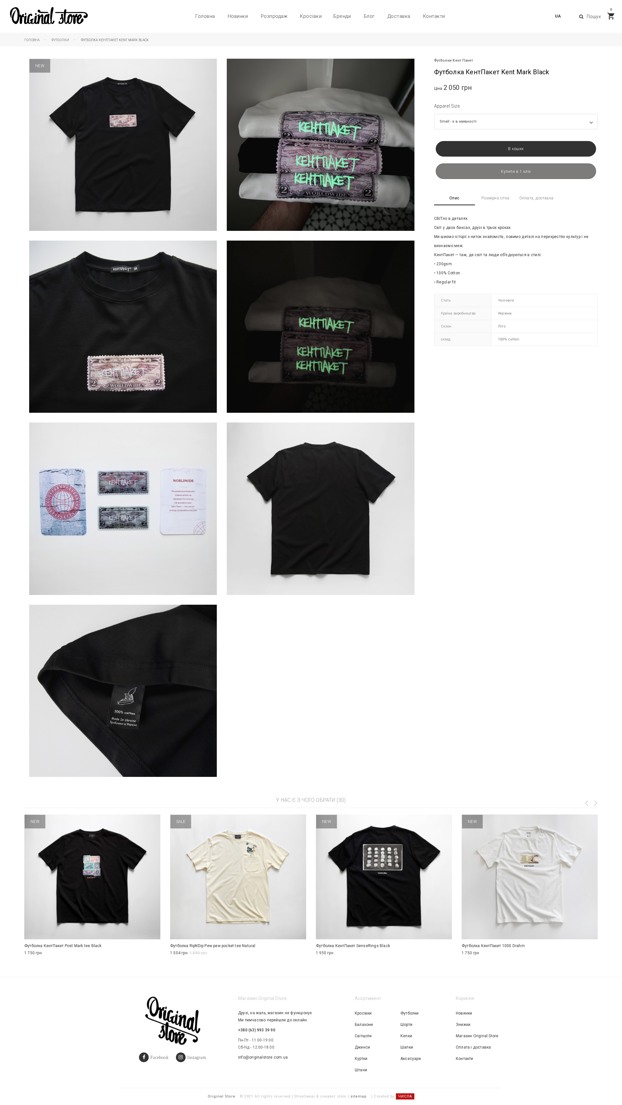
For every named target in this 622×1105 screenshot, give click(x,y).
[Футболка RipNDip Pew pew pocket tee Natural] (238, 876)
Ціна (438, 88)
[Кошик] (610, 16)
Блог (369, 16)
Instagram (196, 1057)
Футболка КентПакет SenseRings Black (353, 946)
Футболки (443, 60)
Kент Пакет (463, 60)
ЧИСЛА (405, 1096)
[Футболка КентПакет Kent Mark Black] (321, 145)
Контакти (434, 16)
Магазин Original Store (477, 1036)
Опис (454, 198)
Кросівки (311, 16)
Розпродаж (274, 16)
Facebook (159, 1057)
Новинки (238, 16)
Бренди (342, 16)
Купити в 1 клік (516, 171)
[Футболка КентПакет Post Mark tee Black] (92, 876)
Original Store (222, 1096)
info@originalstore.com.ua (263, 1057)
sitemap (359, 1096)
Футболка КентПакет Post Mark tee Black (63, 946)
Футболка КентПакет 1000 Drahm (493, 946)
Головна (205, 16)
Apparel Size (447, 106)
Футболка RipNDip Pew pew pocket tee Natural (213, 946)
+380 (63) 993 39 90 (256, 1030)
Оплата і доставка (473, 1047)
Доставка (398, 16)
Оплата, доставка (536, 198)
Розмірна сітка (495, 198)
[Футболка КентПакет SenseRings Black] (384, 876)
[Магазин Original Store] (48, 16)
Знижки (463, 1024)
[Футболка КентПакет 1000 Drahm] (530, 876)
